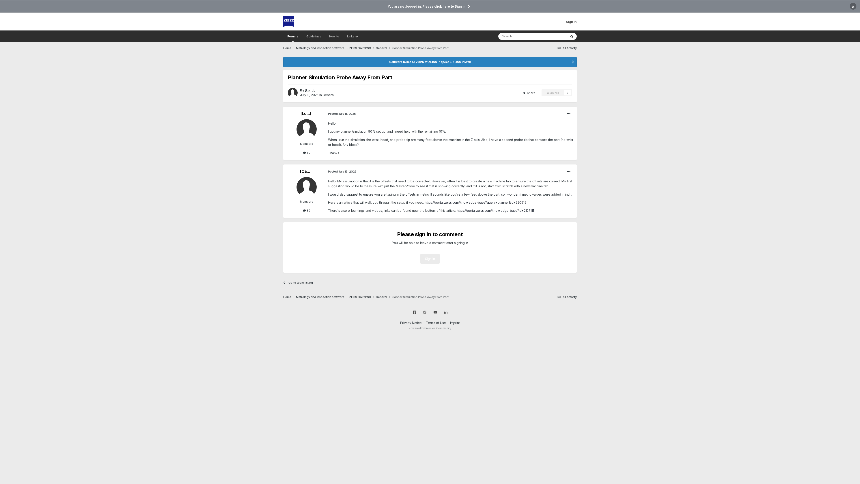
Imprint (455, 323)
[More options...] (568, 114)
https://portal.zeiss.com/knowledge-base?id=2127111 (495, 210)
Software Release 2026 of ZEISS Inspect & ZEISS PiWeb (430, 62)
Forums (292, 36)
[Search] (572, 36)
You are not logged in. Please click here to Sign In (426, 6)
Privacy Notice (411, 323)
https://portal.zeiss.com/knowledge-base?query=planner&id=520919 (476, 202)
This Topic (554, 36)
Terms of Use (436, 323)
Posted (342, 113)
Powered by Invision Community (430, 328)
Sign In (571, 22)
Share (530, 93)
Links (351, 36)
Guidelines (313, 36)
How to (334, 36)
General (328, 95)
